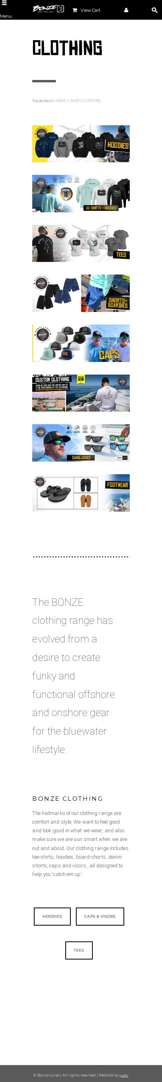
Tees (79, 950)
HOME (60, 101)
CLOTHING (92, 101)
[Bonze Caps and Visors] (80, 343)
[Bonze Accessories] (80, 442)
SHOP (74, 101)
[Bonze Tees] (80, 243)
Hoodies (52, 916)
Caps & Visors (100, 916)
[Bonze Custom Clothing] (80, 392)
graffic (124, 1075)
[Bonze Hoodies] (80, 143)
